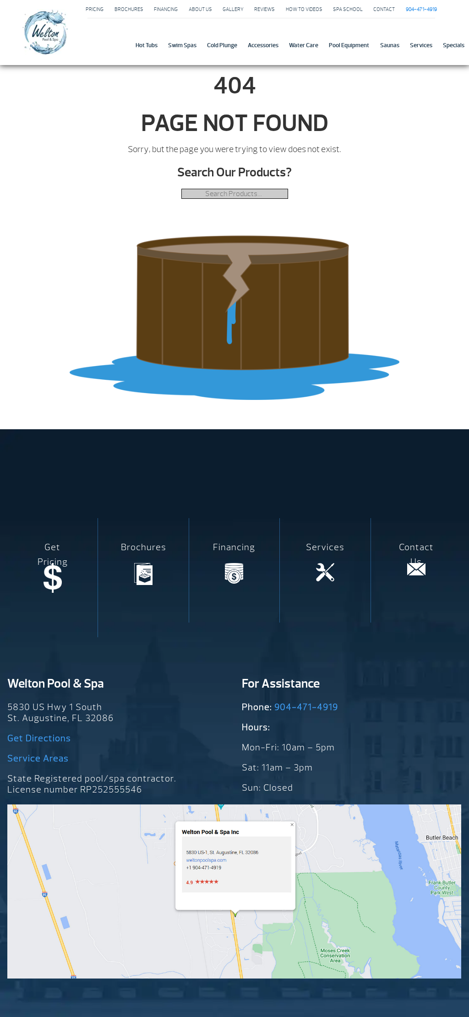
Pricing (95, 9)
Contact (384, 9)
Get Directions (39, 738)
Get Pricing (53, 554)
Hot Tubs (147, 45)
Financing (166, 9)
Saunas (389, 45)
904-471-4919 (306, 707)
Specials (453, 45)
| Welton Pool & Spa (45, 32)
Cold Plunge (222, 45)
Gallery (233, 9)
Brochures (129, 9)
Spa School (348, 9)
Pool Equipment (349, 45)
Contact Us (416, 554)
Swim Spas (182, 45)
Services (421, 45)
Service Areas (38, 758)
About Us (200, 9)
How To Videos (304, 9)
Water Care (303, 45)
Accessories (263, 45)
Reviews (264, 9)
